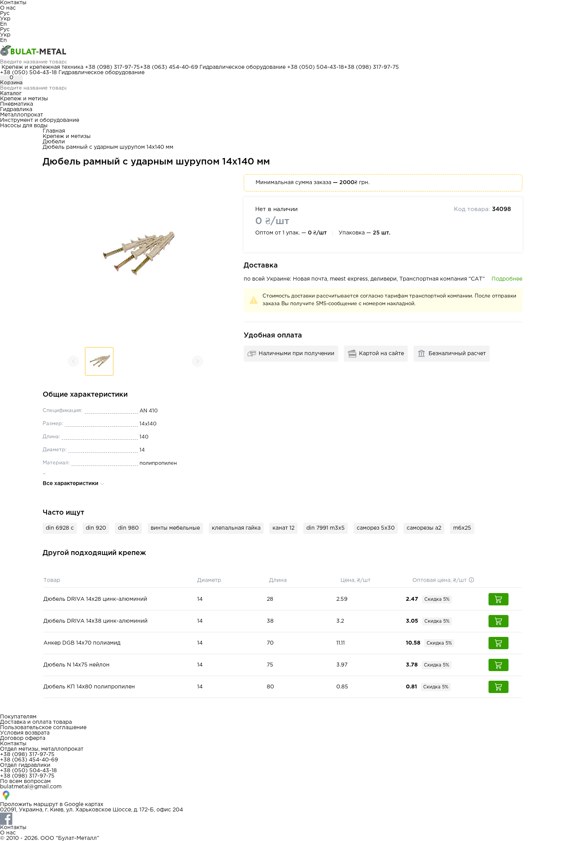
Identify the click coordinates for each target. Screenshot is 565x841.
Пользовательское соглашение (43, 727)
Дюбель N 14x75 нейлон (76, 665)
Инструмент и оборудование (39, 120)
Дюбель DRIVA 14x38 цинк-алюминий (95, 621)
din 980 (128, 528)
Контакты (13, 2)
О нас (8, 8)
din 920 (96, 528)
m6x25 (462, 528)
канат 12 (283, 528)
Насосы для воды (24, 125)
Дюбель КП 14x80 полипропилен (89, 687)
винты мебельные (175, 528)
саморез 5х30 (376, 528)
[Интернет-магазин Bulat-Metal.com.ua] (282, 51)
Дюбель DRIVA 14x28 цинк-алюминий (95, 599)
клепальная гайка (236, 528)
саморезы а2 (424, 528)
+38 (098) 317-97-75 (112, 67)
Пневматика (16, 104)
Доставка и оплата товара (36, 722)
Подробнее (507, 279)
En (3, 24)
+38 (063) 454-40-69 (169, 67)
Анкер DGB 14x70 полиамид (81, 643)
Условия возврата (25, 733)
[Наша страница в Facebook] (282, 819)
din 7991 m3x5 (325, 528)
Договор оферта (22, 738)
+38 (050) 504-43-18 (315, 67)
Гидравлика (16, 109)
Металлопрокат (21, 115)
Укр (5, 19)
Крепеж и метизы (24, 98)
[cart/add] (498, 599)
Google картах (83, 804)
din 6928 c (60, 528)
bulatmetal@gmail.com (30, 786)
